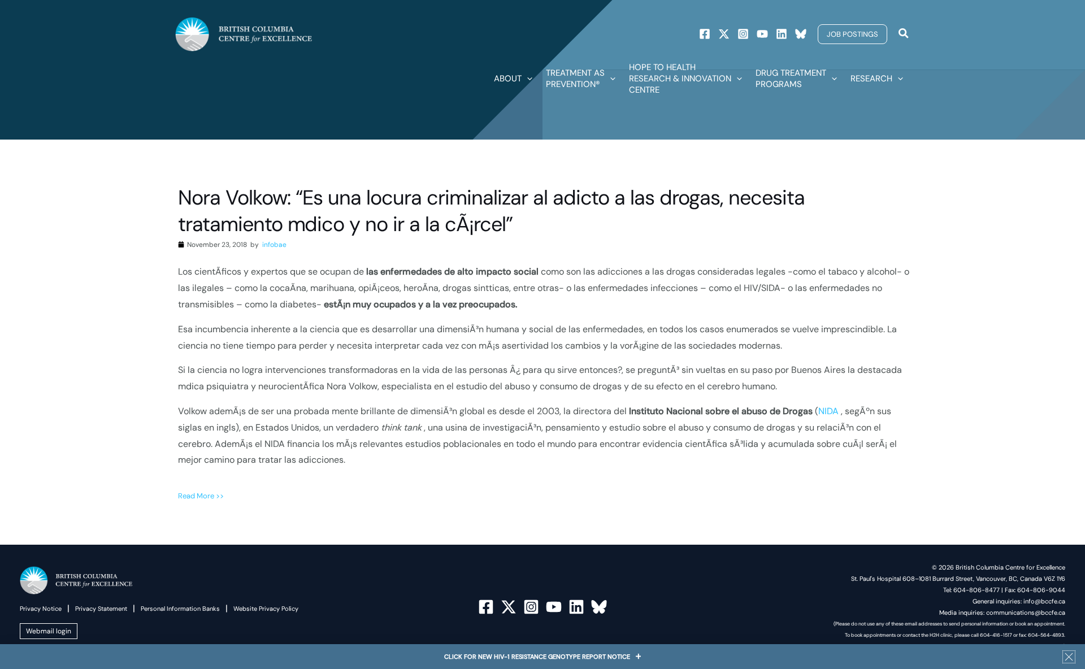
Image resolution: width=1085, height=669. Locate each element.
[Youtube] (762, 34)
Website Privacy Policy (265, 608)
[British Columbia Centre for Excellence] (244, 34)
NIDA (829, 411)
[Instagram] (743, 34)
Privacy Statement (101, 608)
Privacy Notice (41, 608)
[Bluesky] (800, 34)
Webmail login (48, 631)
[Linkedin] (781, 34)
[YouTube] (554, 607)
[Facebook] (704, 34)
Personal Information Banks (180, 608)
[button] (852, 34)
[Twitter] (724, 34)
